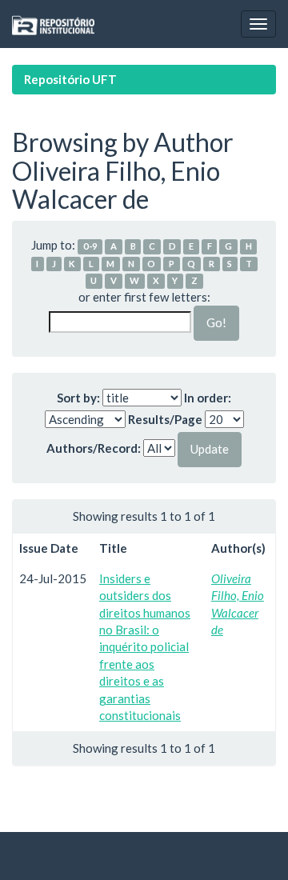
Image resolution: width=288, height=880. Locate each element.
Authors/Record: (93, 448)
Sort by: (78, 397)
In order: (207, 397)
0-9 (90, 246)
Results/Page (165, 419)
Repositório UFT (70, 79)
